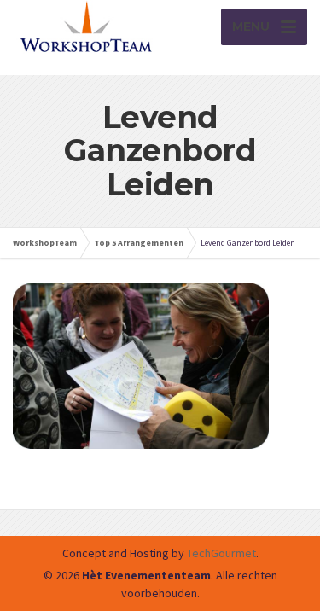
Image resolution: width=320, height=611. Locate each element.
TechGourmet (221, 553)
